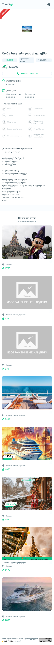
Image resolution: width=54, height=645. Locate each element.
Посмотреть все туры (26, 222)
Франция (9, 264)
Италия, (16, 315)
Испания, (9, 315)
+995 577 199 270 (29, 73)
